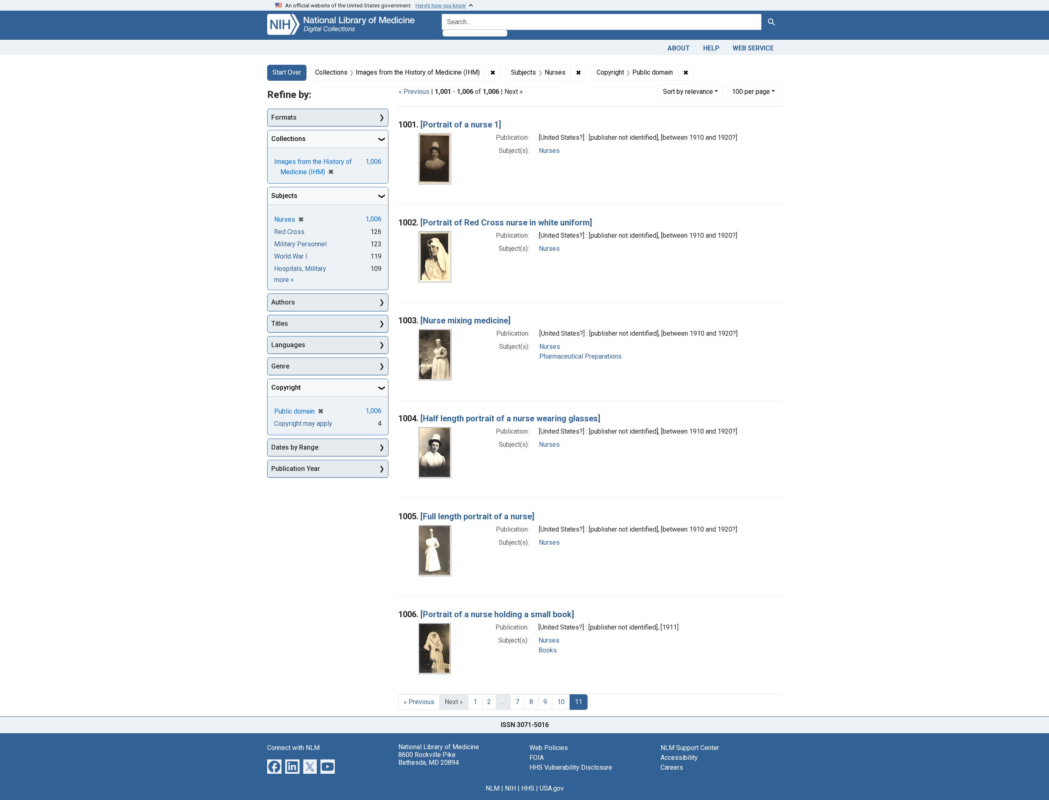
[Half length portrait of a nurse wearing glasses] (510, 418)
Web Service (753, 48)
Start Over (286, 72)
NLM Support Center (690, 748)
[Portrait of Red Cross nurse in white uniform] (506, 222)
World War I (290, 256)
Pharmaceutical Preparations (580, 356)
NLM (493, 788)
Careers (672, 767)
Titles (279, 323)
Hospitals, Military (300, 269)
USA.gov (552, 788)
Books (547, 650)
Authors (283, 302)
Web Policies (548, 748)
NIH (510, 788)
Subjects (284, 196)
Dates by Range (294, 447)
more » (284, 280)
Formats (284, 117)
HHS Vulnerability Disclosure (570, 767)
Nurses (549, 151)
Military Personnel (300, 244)
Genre (280, 366)
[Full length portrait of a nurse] (477, 516)
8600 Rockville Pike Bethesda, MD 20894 (428, 758)
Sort (688, 91)
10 (561, 702)
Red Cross (289, 232)
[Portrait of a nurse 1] (460, 125)
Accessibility (679, 757)
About (679, 48)
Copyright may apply (303, 423)
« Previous (414, 91)
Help (711, 48)
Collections (288, 139)
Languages (288, 345)
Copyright (286, 387)
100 (751, 91)
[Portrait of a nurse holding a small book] (497, 614)
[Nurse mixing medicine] (465, 320)
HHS (527, 788)
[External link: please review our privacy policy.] (274, 766)
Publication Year (295, 469)
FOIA (536, 757)
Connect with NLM (293, 748)
